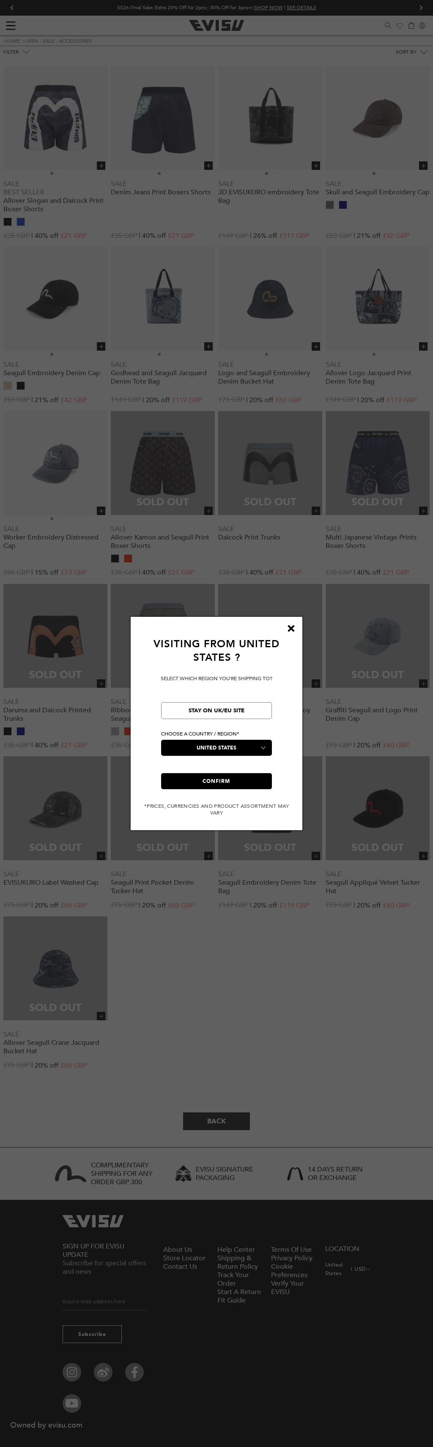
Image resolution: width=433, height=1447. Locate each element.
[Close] (291, 628)
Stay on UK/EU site (216, 710)
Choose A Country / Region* (200, 733)
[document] (216, 727)
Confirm (216, 781)
